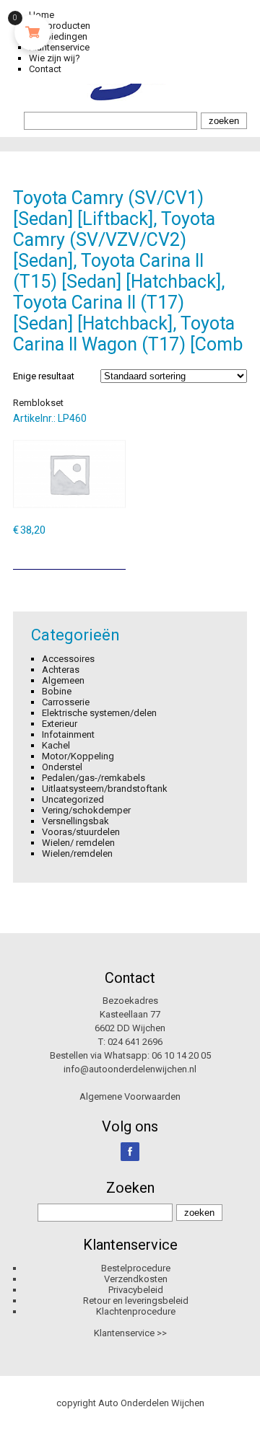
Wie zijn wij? (54, 58)
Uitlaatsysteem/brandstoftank (105, 788)
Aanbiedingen (58, 36)
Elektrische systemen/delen (99, 712)
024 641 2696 (135, 1041)
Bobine (57, 691)
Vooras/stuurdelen (81, 831)
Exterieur (59, 723)
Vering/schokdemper (86, 810)
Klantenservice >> (130, 1333)
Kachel (56, 745)
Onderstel (62, 767)
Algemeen (63, 680)
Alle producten (59, 25)
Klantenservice (59, 47)
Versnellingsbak (75, 821)
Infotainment (68, 734)
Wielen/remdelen (77, 853)
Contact (45, 68)
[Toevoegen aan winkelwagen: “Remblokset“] (116, 553)
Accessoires (68, 658)
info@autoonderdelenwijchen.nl (130, 1069)
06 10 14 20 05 (181, 1055)
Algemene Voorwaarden (130, 1096)
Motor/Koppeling (78, 756)
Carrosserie (66, 702)
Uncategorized (73, 799)
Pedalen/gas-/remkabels (93, 777)
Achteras (60, 669)
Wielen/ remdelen (78, 842)
